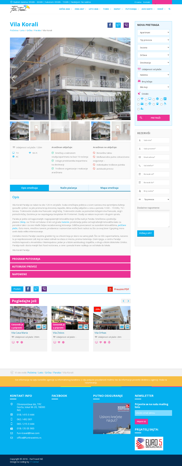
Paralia (37, 30)
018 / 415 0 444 (25, 414)
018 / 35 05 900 (25, 428)
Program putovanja (26, 259)
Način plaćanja (68, 187)
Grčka (29, 30)
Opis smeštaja (29, 187)
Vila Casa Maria (19, 332)
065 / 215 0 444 (25, 423)
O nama (138, 2)
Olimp (22, 222)
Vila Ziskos (58, 332)
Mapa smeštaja (109, 187)
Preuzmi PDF (121, 289)
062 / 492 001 (24, 419)
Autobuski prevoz (24, 266)
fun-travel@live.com (28, 433)
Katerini (65, 222)
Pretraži (156, 117)
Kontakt (146, 2)
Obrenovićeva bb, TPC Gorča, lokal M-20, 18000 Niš (31, 407)
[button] (127, 79)
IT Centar (34, 461)
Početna (14, 30)
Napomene (19, 274)
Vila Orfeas (100, 332)
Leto (22, 30)
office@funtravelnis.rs (29, 437)
